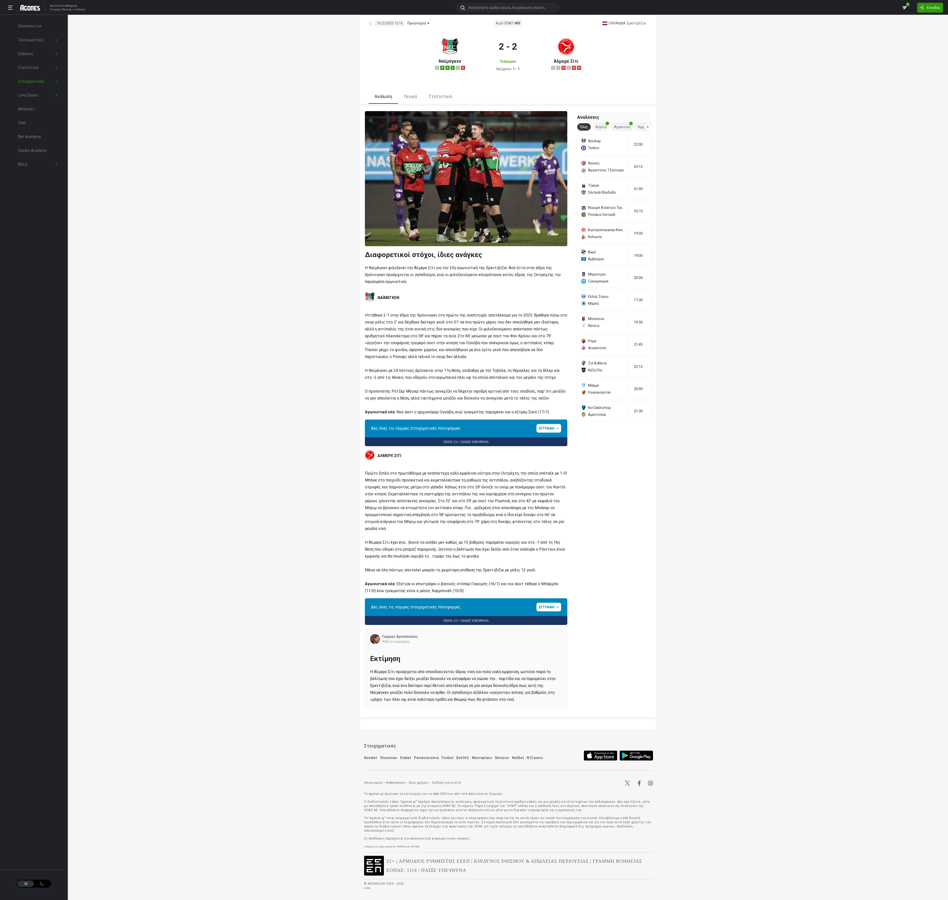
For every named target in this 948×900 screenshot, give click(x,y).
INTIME (415, 846)
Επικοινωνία (373, 782)
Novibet (370, 758)
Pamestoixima (426, 758)
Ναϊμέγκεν (450, 61)
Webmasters (395, 782)
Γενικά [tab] (410, 96)
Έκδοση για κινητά (446, 782)
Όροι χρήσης (419, 782)
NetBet (518, 758)
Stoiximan (388, 758)
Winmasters (482, 758)
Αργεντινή (623, 126)
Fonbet (448, 758)
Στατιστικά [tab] (440, 96)
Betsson (502, 758)
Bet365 (462, 758)
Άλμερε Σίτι (566, 61)
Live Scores (79, 9)
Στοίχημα (55, 9)
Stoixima (54, 5)
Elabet (405, 758)
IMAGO (401, 846)
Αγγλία (601, 126)
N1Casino (535, 758)
